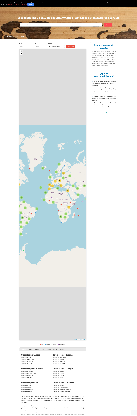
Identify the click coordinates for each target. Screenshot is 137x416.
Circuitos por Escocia (58, 371)
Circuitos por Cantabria (59, 363)
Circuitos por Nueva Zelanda (60, 387)
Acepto (30, 4)
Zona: (20, 43)
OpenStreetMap (82, 339)
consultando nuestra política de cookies (17, 4)
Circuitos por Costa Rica (27, 375)
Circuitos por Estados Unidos (28, 373)
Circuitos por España (63, 355)
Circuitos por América (32, 368)
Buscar (108, 24)
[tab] (23, 349)
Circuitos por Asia (30, 382)
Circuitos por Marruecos (27, 359)
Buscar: (50, 43)
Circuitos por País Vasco (59, 357)
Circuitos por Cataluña (58, 359)
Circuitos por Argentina (27, 371)
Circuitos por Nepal (26, 385)
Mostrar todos (70, 46)
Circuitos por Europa (63, 368)
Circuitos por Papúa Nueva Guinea (62, 389)
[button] (79, 172)
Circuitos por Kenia (26, 357)
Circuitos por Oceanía (63, 382)
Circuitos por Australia (58, 385)
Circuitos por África (30, 355)
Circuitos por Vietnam (26, 391)
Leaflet (75, 339)
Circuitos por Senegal (26, 363)
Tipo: (36, 43)
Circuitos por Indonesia (27, 389)
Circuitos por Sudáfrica (27, 361)
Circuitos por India (26, 387)
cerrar (132, 1)
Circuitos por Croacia (58, 375)
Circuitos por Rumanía (58, 373)
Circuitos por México (26, 377)
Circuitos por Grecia (58, 377)
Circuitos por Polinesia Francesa (61, 391)
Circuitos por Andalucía (59, 361)
